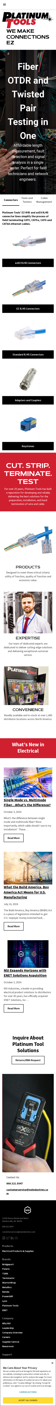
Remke (5, 1291)
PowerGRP (7, 1296)
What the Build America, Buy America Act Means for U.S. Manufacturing (26, 892)
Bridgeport (8, 1264)
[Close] (52, 1363)
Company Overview (12, 1332)
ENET (5, 1310)
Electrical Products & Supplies (18, 1250)
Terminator (8, 1278)
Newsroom (8, 1346)
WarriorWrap (9, 1282)
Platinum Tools (10, 1305)
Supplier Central (10, 1341)
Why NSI (6, 1323)
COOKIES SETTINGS (28, 1392)
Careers (6, 1337)
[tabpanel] (28, 329)
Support (7, 1354)
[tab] (10, 200)
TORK (5, 1273)
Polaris (6, 1268)
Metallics (6, 1287)
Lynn (4, 1300)
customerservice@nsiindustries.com (18, 1231)
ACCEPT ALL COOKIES (28, 1400)
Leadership (8, 1327)
